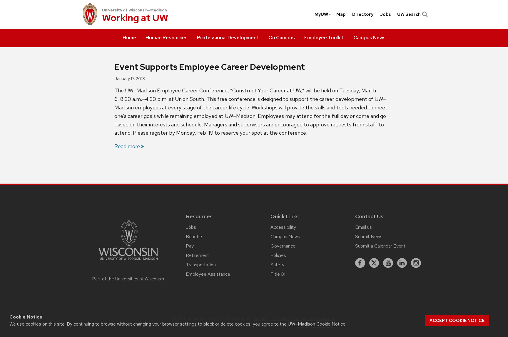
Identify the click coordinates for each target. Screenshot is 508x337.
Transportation (201, 265)
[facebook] (360, 263)
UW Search (409, 14)
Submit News (368, 236)
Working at (135, 18)
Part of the (128, 279)
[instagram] (416, 263)
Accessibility (283, 227)
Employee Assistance (208, 274)
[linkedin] (402, 263)
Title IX (277, 274)
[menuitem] (129, 38)
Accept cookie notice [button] (457, 321)
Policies (278, 255)
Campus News (285, 236)
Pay (190, 246)
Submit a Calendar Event (380, 246)
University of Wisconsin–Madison (134, 10)
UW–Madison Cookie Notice (316, 324)
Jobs (385, 14)
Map (341, 14)
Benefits (194, 236)
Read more (127, 146)
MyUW (321, 14)
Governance (282, 246)
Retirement (197, 255)
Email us (363, 227)
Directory (362, 14)
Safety (277, 265)
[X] (374, 263)
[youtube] (388, 263)
